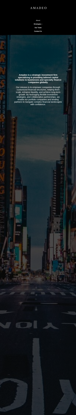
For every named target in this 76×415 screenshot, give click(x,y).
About (38, 20)
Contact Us (38, 31)
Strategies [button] (37, 24)
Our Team (38, 28)
